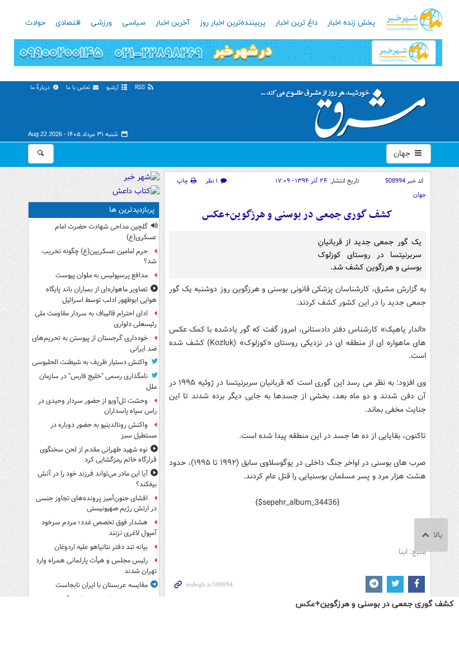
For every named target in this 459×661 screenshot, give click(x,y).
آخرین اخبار (173, 23)
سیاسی (134, 23)
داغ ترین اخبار (296, 23)
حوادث (35, 23)
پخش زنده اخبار (351, 23)
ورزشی (101, 23)
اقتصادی (68, 23)
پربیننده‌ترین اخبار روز (232, 23)
